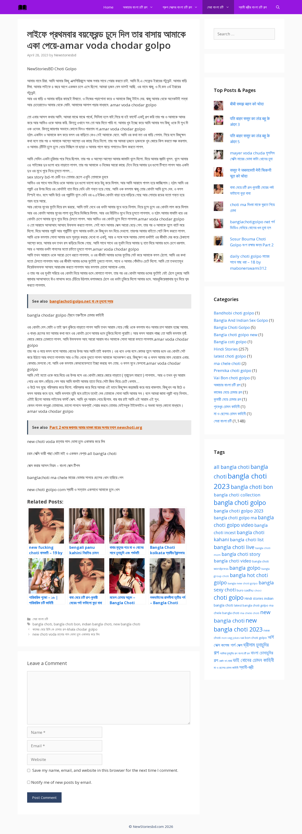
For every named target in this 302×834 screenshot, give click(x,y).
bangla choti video (232, 561)
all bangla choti (232, 467)
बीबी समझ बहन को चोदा (247, 104)
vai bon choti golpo (253, 638)
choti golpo (228, 597)
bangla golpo (244, 567)
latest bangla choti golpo (251, 605)
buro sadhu (245, 590)
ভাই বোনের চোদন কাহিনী (253, 659)
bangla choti (42, 624)
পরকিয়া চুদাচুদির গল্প (228, 653)
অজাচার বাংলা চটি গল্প (135, 7)
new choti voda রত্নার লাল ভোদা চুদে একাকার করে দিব (66, 634)
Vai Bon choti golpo (232, 377)
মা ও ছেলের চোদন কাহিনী (230, 413)
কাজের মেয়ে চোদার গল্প (228, 392)
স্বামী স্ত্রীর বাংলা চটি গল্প (253, 7)
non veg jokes (230, 638)
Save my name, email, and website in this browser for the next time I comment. (105, 770)
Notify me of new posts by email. (61, 782)
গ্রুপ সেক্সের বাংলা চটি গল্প (177, 7)
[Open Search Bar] (277, 7)
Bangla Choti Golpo (232, 327)
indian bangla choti (97, 624)
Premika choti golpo (232, 370)
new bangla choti (126, 624)
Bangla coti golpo (230, 341)
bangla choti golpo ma (235, 517)
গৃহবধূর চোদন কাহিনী (227, 406)
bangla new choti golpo (243, 583)
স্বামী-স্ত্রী (246, 667)
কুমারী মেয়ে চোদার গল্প (227, 399)
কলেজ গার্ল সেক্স (231, 645)
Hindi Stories (226, 349)
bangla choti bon (67, 624)
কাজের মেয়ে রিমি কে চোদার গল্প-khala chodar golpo (65, 629)
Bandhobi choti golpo (234, 313)
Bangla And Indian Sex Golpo (241, 320)
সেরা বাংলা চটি (215, 7)
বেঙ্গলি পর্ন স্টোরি (225, 661)
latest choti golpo (230, 356)
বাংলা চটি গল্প (244, 653)
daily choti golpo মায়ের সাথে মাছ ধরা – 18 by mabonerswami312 (249, 262)
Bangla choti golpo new (235, 334)
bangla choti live (234, 547)
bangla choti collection (237, 495)
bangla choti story (241, 554)
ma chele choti (227, 363)
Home (108, 7)
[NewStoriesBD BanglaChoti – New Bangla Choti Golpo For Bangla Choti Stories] (23, 7)
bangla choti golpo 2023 (238, 511)
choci (257, 590)
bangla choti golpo (240, 502)
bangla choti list (247, 539)
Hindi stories (253, 598)
